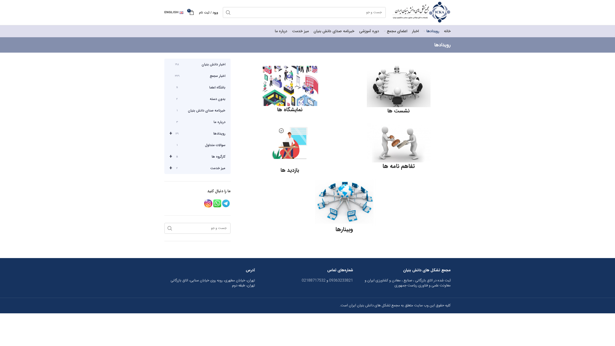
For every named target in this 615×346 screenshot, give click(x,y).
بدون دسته (200, 99)
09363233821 (340, 281)
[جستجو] (228, 12)
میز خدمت (197, 168)
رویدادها (197, 133)
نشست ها (398, 111)
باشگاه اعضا (200, 87)
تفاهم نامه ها (398, 166)
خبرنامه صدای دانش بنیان (201, 110)
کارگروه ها (197, 156)
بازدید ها (290, 170)
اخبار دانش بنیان (200, 64)
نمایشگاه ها (289, 109)
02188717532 (314, 281)
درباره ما (200, 122)
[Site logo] (421, 13)
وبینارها (344, 229)
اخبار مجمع (200, 76)
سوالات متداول (201, 145)
